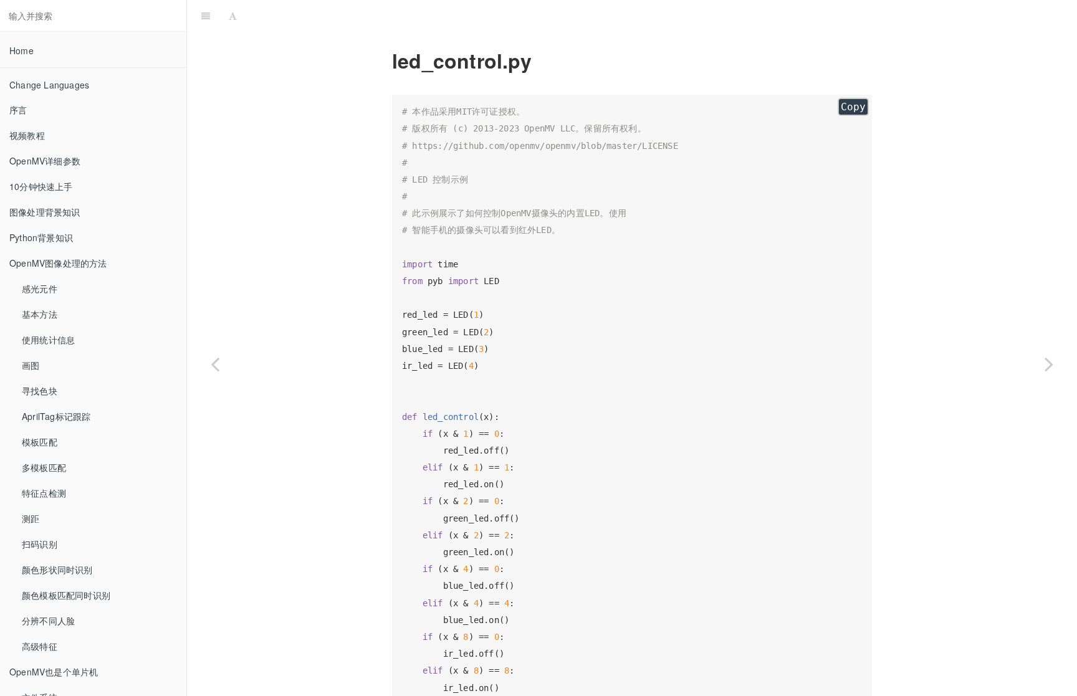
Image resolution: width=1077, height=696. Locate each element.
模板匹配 (39, 442)
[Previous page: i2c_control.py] (215, 363)
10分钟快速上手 (41, 186)
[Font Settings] (232, 15)
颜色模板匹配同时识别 (66, 595)
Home (21, 50)
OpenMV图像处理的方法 (58, 263)
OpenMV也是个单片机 (53, 671)
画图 (30, 365)
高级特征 (39, 646)
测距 (30, 518)
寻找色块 (39, 390)
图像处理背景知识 (44, 212)
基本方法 (39, 314)
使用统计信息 (48, 339)
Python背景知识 (41, 237)
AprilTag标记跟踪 (56, 416)
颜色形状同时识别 (57, 569)
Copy (853, 107)
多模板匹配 (44, 467)
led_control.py (659, 15)
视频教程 (27, 135)
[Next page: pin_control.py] (1049, 363)
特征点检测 (44, 493)
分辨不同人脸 (48, 620)
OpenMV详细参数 (44, 161)
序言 (18, 109)
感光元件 (39, 288)
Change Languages (49, 85)
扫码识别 (39, 544)
